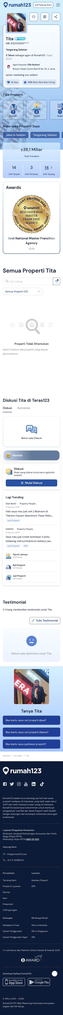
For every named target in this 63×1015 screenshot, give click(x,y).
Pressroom (8, 904)
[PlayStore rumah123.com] (39, 982)
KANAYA (9, 529)
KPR (25, 546)
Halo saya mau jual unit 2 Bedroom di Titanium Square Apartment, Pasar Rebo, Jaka (29, 514)
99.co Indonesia (39, 925)
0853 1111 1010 (32, 839)
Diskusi (7, 408)
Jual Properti (13, 520)
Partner (6, 892)
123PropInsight (10, 910)
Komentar (24, 408)
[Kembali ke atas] (54, 973)
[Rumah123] (17, 5)
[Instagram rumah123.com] (19, 784)
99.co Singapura (39, 931)
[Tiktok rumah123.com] (42, 784)
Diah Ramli (11, 503)
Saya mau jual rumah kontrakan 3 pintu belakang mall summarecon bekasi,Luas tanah (28, 539)
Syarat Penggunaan (12, 931)
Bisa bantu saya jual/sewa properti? (26, 744)
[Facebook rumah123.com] (5, 784)
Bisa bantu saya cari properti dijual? (26, 720)
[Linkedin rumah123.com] (33, 784)
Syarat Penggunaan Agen (15, 937)
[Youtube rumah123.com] (26, 784)
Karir (5, 898)
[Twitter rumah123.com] (12, 784)
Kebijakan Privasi (11, 925)
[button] (33, 17)
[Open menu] (58, 5)
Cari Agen (18, 755)
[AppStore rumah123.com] (14, 982)
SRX (33, 937)
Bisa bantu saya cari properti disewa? (27, 732)
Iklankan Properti (39, 880)
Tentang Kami (9, 880)
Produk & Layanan (12, 886)
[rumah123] (31, 771)
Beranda (6, 755)
